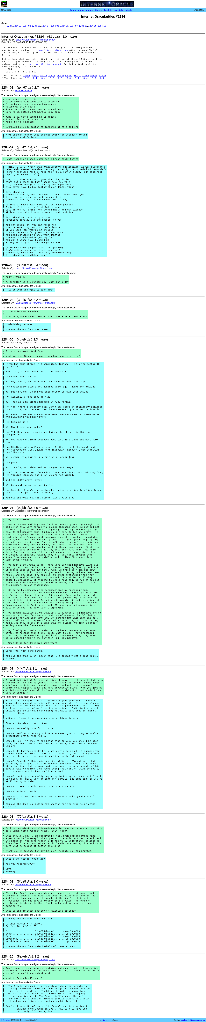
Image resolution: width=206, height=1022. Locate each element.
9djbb (68, 76)
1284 (9, 26)
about (81, 10)
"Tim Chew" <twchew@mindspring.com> (35, 959)
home (73, 10)
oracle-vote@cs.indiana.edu (44, 64)
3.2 (52, 78)
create (89, 10)
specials (118, 10)
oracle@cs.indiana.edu (53, 50)
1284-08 (83, 26)
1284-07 (74, 26)
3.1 (77, 78)
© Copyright (5, 1020)
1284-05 (55, 26)
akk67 (26, 76)
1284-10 (102, 26)
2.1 (35, 78)
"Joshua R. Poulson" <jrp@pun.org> (33, 671)
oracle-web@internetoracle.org (193, 1020)
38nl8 (43, 76)
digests (98, 10)
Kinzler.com (107, 1020)
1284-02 (27, 26)
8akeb (102, 76)
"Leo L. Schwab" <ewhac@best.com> (33, 268)
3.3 (60, 78)
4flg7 (77, 76)
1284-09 (92, 26)
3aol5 (51, 76)
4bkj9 (60, 76)
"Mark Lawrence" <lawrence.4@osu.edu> (35, 303)
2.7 (27, 78)
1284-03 (36, 26)
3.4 (43, 78)
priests (128, 10)
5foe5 (93, 76)
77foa (85, 76)
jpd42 (35, 76)
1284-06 (64, 26)
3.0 (69, 78)
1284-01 (17, 26)
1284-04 (45, 26)
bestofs (108, 10)
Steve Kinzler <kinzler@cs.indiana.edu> (35, 40)
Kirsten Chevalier (23, 90)
